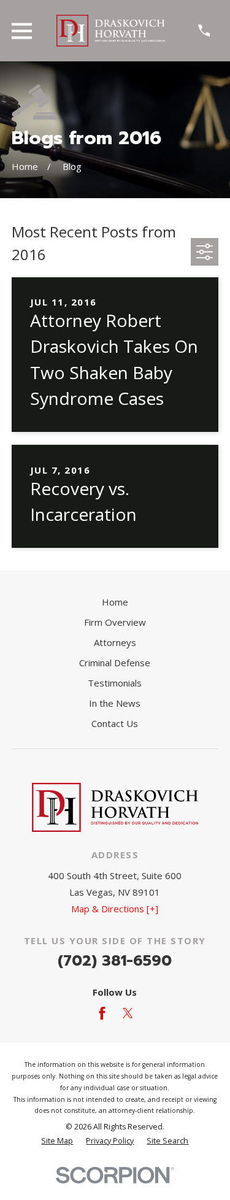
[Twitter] (127, 1013)
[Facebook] (102, 1013)
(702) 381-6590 (115, 961)
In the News (114, 703)
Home (115, 602)
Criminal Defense (114, 662)
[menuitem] (57, 1141)
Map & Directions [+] (114, 908)
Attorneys (115, 642)
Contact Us (114, 723)
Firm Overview (115, 622)
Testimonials (115, 683)
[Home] (111, 31)
